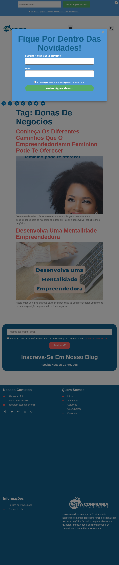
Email (28, 68)
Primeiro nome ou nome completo (43, 56)
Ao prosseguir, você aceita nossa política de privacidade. (61, 82)
